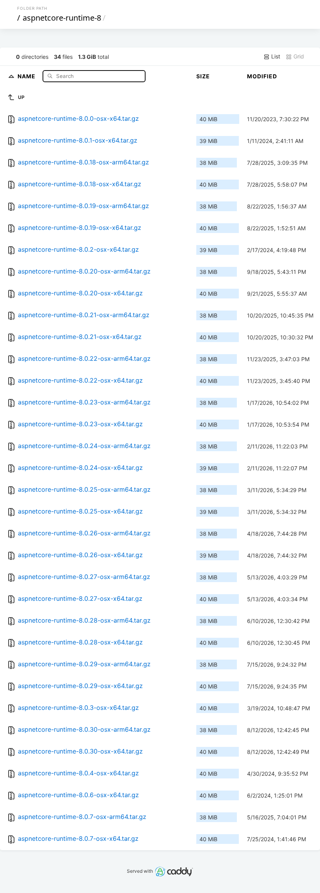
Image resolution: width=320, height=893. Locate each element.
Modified (262, 76)
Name (27, 75)
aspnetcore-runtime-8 (62, 17)
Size (203, 76)
